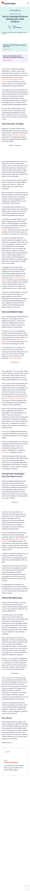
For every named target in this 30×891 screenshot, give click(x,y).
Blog (3, 856)
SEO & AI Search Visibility (8, 843)
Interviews (4, 858)
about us (4, 828)
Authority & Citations (7, 848)
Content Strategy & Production (10, 846)
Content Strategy (15, 10)
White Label (5, 863)
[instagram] (15, 884)
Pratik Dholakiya (11, 762)
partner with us (6, 861)
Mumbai (4, 873)
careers (4, 831)
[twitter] (22, 884)
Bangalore (4, 871)
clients (4, 833)
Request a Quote (7, 60)
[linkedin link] (8, 884)
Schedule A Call (7, 49)
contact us (5, 836)
